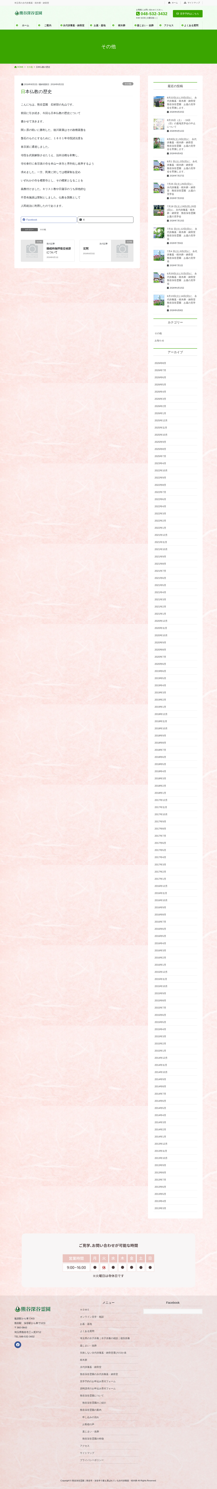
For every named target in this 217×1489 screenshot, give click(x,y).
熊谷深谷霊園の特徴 (93, 1438)
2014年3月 (160, 1122)
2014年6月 (160, 1101)
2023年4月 (160, 463)
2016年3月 (160, 950)
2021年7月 (160, 570)
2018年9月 (160, 735)
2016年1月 (160, 964)
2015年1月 (160, 1050)
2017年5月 (160, 850)
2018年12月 (161, 714)
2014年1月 (160, 1136)
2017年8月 (160, 828)
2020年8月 (160, 649)
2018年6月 (160, 757)
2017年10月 (161, 814)
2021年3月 (160, 599)
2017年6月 (160, 843)
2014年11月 (161, 1065)
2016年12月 (161, 886)
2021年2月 (160, 606)
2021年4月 (160, 592)
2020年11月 (161, 628)
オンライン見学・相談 (92, 1316)
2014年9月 (160, 1079)
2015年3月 (160, 1036)
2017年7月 (160, 835)
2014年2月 (160, 1129)
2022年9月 (160, 477)
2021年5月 (160, 585)
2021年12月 (161, 535)
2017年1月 (160, 878)
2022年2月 (160, 520)
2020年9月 (160, 642)
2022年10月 (161, 470)
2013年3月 (160, 1208)
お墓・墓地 (86, 1324)
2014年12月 (161, 1057)
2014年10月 (161, 1072)
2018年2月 (160, 785)
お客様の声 (88, 1424)
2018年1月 (160, 793)
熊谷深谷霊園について (92, 1395)
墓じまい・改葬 (88, 1345)
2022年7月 (160, 492)
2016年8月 (160, 914)
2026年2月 (160, 406)
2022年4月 (160, 506)
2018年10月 (161, 728)
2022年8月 (160, 485)
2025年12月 (161, 420)
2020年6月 (160, 664)
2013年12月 (161, 1143)
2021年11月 (161, 542)
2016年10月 (161, 900)
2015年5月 (160, 1022)
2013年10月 (161, 1158)
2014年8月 (160, 1086)
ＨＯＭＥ (85, 1309)
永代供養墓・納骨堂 (90, 1367)
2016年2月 (160, 957)
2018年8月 (160, 742)
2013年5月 (160, 1194)
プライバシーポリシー (92, 1460)
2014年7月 (160, 1093)
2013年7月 (160, 1179)
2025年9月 (160, 442)
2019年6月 (160, 671)
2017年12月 (161, 800)
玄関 (85, 248)
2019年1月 (160, 706)
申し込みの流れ (90, 1417)
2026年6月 (160, 377)
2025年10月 (161, 434)
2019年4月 (160, 685)
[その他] (32, 246)
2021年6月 (160, 578)
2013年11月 (161, 1151)
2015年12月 (161, 972)
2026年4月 (160, 391)
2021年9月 (160, 556)
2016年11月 (161, 893)
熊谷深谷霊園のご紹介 (94, 1402)
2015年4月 (160, 1029)
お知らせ (159, 340)
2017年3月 (160, 864)
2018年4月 (160, 771)
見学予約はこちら (189, 13)
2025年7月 (160, 456)
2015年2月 (160, 1043)
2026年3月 (160, 398)
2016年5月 (160, 936)
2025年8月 (160, 449)
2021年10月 (161, 549)
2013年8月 (160, 1172)
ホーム (174, 3)
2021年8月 (160, 563)
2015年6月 (160, 1015)
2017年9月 (160, 821)
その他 (128, 84)
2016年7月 (160, 921)
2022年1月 (160, 527)
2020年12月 (161, 621)
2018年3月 (160, 778)
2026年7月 (160, 370)
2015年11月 (161, 979)
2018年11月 (161, 721)
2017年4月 (160, 857)
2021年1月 (160, 613)
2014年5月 (160, 1108)
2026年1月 (160, 413)
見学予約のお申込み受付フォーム (98, 1381)
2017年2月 (160, 871)
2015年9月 (160, 993)
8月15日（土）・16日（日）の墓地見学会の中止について (181, 123)
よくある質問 (87, 1331)
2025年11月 (161, 427)
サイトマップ (193, 3)
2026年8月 (160, 363)
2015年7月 (160, 1007)
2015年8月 (160, 1000)
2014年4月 (160, 1115)
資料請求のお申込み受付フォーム (98, 1388)
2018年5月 (160, 764)
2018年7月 (160, 749)
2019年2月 (160, 699)
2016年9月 (160, 907)
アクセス (85, 1445)
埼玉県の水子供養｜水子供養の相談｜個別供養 (105, 1338)
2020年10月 (161, 635)
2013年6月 (160, 1186)
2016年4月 (160, 943)
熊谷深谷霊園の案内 (90, 1410)
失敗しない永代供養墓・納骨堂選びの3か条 (103, 1352)
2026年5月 (160, 384)
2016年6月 (160, 928)
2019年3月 (160, 692)
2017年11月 (161, 807)
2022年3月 (160, 513)
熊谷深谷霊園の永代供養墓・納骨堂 (99, 1374)
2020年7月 (160, 656)
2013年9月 (160, 1165)
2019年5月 (160, 678)
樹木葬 (83, 1359)
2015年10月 (161, 986)
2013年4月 (160, 1201)
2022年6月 (160, 499)
